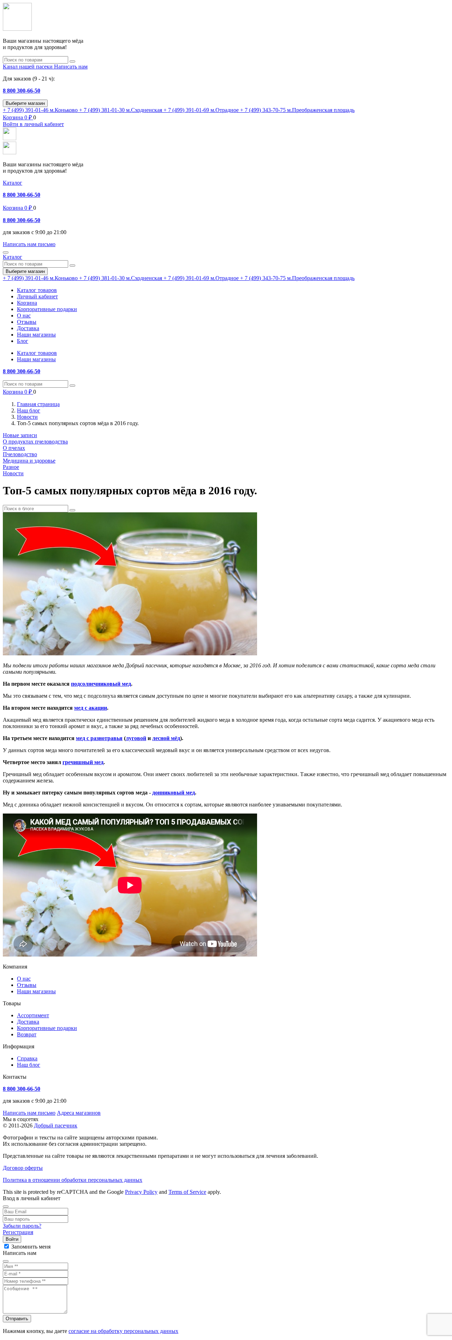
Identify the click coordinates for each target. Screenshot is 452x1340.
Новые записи (20, 435)
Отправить (17, 1318)
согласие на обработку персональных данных (123, 1331)
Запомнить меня (30, 1247)
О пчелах (14, 448)
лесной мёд (166, 738)
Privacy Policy (141, 1192)
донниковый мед (173, 793)
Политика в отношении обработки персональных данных (72, 1180)
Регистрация (18, 1232)
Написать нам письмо (29, 1113)
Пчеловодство (20, 454)
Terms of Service (187, 1192)
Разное (11, 467)
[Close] (5, 1206)
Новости (13, 473)
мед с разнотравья (99, 738)
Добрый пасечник (55, 1125)
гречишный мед (83, 762)
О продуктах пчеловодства (35, 442)
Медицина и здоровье (29, 461)
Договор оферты (23, 1168)
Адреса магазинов (79, 1113)
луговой (136, 738)
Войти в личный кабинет (33, 124)
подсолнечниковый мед (101, 684)
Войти (12, 1239)
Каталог (12, 183)
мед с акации (90, 708)
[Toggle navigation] (5, 252)
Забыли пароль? (22, 1226)
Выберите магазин (25, 103)
